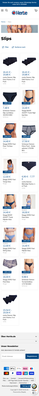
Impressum (13, 383)
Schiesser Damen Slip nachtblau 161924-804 (9, 113)
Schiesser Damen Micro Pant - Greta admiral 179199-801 (28, 147)
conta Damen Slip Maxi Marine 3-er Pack (9, 79)
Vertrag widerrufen (28, 386)
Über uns (6, 378)
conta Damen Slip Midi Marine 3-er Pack (28, 79)
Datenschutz (23, 383)
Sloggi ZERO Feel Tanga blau (9, 180)
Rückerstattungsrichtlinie (10, 386)
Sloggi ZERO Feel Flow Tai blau (9, 145)
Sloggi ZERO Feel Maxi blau (28, 216)
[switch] (34, 393)
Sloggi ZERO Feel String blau (9, 249)
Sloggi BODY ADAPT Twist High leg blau (29, 113)
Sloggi (24, 117)
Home (3, 22)
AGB (32, 381)
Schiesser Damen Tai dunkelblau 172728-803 (28, 282)
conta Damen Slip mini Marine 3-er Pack (9, 317)
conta (4, 83)
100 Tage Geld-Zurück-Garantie (18, 381)
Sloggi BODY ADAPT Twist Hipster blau (8, 217)
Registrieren (32, 356)
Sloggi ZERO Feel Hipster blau (28, 249)
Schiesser (5, 117)
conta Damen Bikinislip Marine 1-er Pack (29, 184)
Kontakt (13, 378)
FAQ (4, 381)
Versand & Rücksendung (26, 378)
